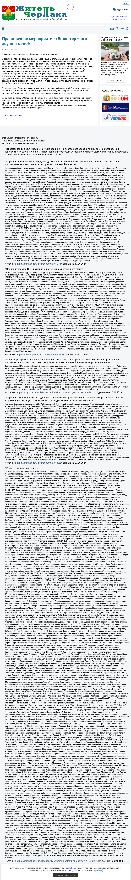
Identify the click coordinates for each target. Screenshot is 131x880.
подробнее (71, 868)
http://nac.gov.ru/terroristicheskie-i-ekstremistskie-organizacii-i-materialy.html (57, 392)
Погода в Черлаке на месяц (119, 17)
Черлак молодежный (12, 115)
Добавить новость (115, 81)
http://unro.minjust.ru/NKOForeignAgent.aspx (40, 354)
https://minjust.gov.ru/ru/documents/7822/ (39, 462)
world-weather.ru (119, 19)
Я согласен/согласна (65, 875)
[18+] (34, 13)
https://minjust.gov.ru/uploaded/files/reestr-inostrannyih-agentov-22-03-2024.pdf (59, 861)
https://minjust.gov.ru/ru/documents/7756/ (39, 263)
